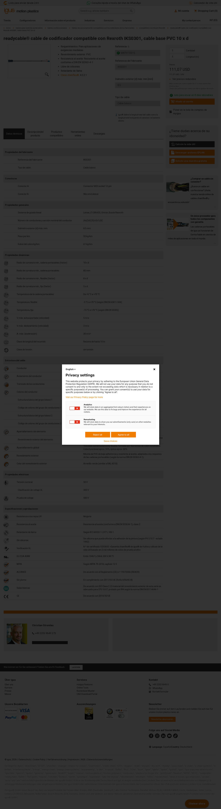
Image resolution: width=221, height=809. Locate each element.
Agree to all (123, 434)
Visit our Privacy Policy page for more (84, 397)
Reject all (97, 434)
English (70, 369)
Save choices (110, 441)
